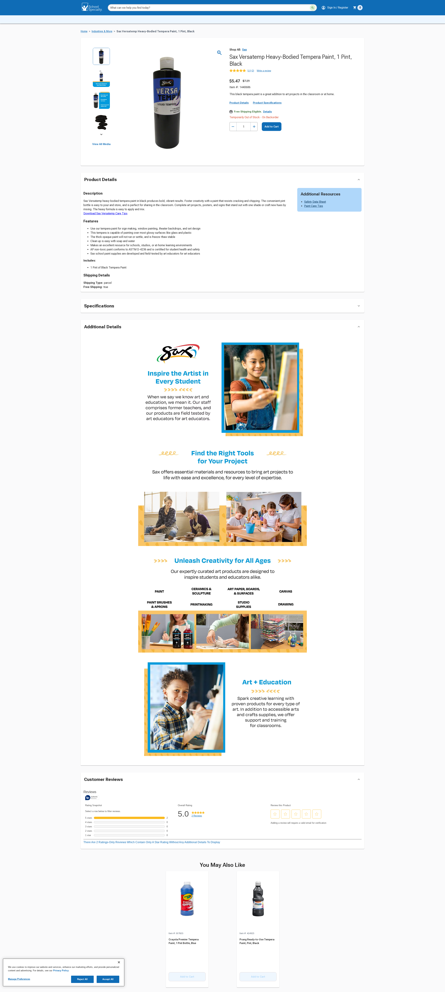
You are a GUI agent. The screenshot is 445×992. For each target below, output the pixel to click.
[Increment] (254, 155)
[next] (101, 134)
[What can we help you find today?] (312, 8)
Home (84, 31)
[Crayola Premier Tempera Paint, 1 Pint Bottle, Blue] (187, 901)
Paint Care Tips (313, 206)
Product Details (239, 132)
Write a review (264, 70)
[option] (101, 59)
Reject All (82, 979)
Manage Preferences (19, 979)
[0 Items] (355, 7)
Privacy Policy (61, 970)
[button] (334, 8)
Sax (244, 49)
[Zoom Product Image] (219, 53)
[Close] (119, 962)
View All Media (101, 144)
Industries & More (102, 31)
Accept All (108, 979)
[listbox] (101, 92)
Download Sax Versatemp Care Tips (105, 213)
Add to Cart (272, 155)
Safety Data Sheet (315, 202)
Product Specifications (267, 132)
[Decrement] (233, 155)
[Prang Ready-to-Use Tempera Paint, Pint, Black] (258, 901)
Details (267, 140)
